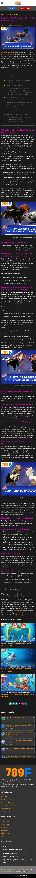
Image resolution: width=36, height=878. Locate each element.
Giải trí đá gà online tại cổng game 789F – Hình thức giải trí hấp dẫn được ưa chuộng (18, 89)
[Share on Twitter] (16, 703)
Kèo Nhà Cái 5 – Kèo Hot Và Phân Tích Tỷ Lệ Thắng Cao (19, 749)
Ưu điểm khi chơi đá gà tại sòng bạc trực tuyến (17, 99)
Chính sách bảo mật (7, 803)
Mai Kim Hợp (18, 25)
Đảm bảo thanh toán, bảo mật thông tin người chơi (19, 105)
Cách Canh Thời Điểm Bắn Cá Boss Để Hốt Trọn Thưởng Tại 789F (19, 726)
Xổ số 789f (4, 827)
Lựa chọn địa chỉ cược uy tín (15, 121)
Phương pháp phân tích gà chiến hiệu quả (18, 117)
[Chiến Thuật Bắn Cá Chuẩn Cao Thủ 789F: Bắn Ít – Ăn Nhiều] (18, 683)
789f (8, 846)
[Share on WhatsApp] (10, 703)
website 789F (18, 610)
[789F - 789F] (18, 3)
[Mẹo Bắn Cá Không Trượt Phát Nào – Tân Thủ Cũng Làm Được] (18, 633)
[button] (2, 3)
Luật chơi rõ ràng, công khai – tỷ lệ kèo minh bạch (19, 109)
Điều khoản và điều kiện (8, 800)
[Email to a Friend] (19, 703)
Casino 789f (5, 824)
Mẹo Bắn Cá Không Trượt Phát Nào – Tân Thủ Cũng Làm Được (20, 718)
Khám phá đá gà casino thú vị (14, 86)
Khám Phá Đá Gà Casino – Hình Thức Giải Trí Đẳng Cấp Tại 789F (19, 757)
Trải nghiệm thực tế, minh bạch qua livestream (19, 102)
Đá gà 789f (4, 830)
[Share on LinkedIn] (25, 703)
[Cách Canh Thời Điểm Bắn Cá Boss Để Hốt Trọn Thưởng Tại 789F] (18, 658)
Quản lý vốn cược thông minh (15, 119)
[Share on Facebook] (13, 703)
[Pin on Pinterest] (22, 703)
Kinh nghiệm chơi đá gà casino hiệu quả (17, 114)
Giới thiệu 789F (5, 811)
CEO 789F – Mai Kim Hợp (8, 806)
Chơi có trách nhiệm (7, 797)
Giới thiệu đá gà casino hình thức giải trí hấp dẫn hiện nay (18, 81)
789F (2, 14)
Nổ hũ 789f (4, 836)
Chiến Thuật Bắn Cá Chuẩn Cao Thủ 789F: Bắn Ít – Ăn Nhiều (19, 733)
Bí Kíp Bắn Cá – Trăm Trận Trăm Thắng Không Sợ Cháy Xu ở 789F (19, 741)
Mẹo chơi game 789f (12, 14)
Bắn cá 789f (5, 833)
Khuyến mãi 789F (6, 808)
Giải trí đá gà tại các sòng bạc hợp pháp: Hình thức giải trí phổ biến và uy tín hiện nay (19, 93)
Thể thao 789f (5, 821)
